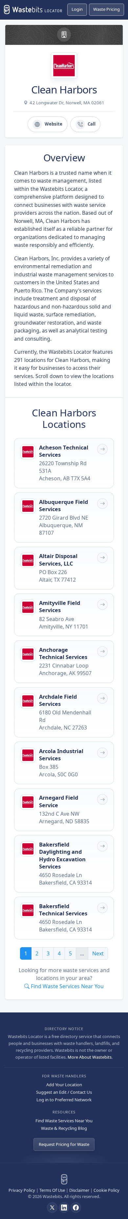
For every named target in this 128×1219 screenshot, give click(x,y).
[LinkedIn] (64, 1207)
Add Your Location (64, 1085)
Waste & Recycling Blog (64, 1128)
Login (77, 9)
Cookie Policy (106, 1190)
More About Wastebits (90, 1057)
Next (98, 953)
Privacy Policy (22, 1190)
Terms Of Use (52, 1190)
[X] (52, 1207)
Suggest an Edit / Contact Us (64, 1092)
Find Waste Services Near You (64, 1121)
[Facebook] (76, 1207)
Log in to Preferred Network (64, 1100)
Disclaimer (79, 1190)
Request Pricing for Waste (64, 1144)
